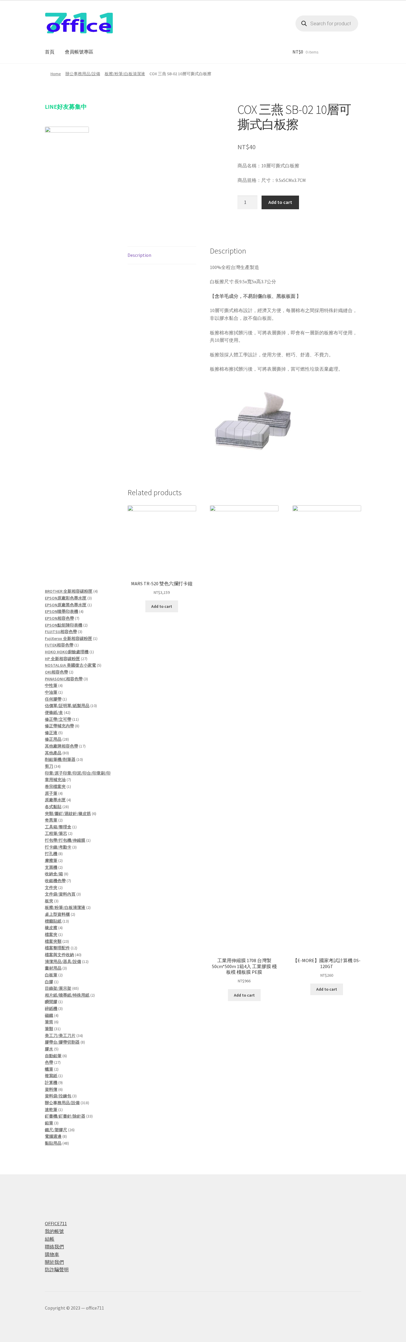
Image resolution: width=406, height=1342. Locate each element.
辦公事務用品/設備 (82, 73)
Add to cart (280, 202)
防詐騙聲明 (57, 1269)
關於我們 (54, 1262)
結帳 (49, 1239)
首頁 (49, 52)
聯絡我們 (54, 1247)
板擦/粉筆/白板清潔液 (125, 73)
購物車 (52, 1254)
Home (56, 73)
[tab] (162, 255)
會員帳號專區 (79, 52)
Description (139, 255)
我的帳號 (54, 1231)
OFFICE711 (56, 1223)
